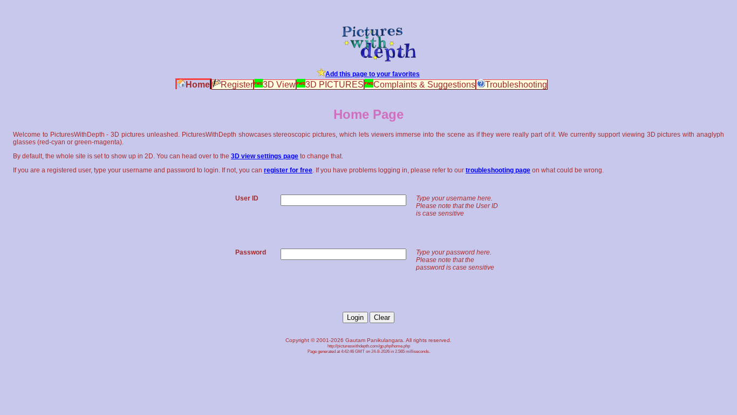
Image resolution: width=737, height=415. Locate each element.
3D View (279, 84)
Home (198, 84)
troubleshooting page (498, 170)
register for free (288, 170)
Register (237, 84)
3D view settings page (264, 156)
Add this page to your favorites (372, 74)
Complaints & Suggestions (424, 84)
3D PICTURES (334, 84)
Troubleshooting (516, 84)
